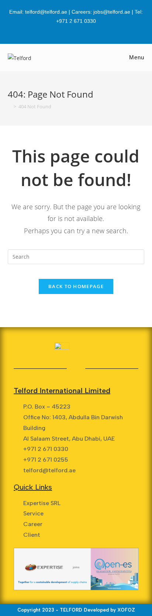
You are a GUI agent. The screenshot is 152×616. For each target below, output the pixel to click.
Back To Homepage (76, 286)
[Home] (9, 106)
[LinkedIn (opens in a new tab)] (76, 30)
